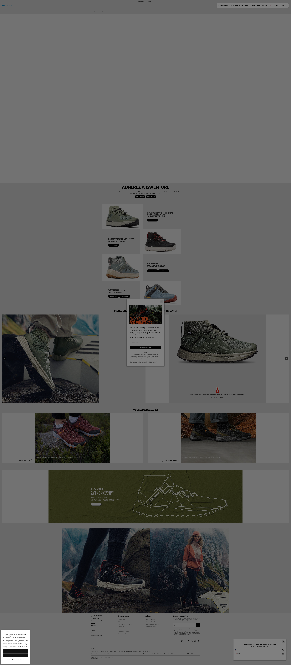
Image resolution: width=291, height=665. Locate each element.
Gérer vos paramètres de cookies (15, 659)
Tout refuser (15, 655)
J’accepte (15, 651)
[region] (15, 647)
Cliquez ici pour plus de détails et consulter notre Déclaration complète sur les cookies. (15, 646)
